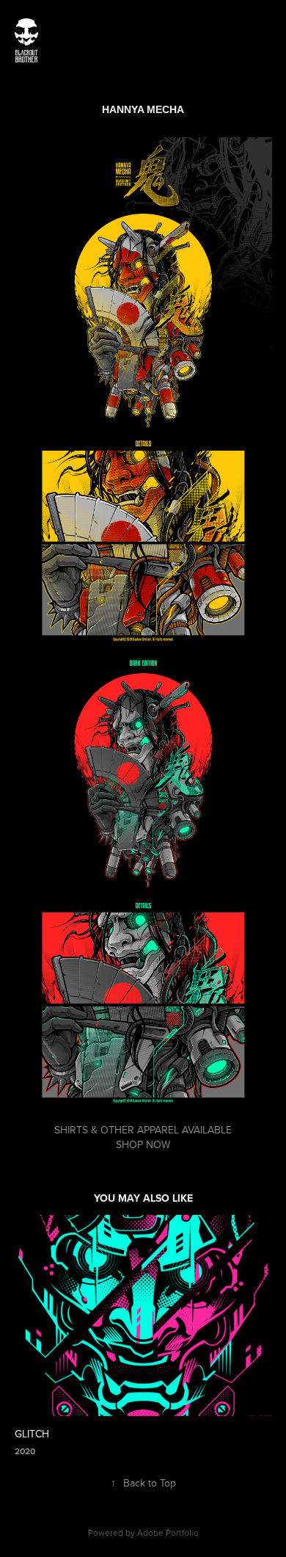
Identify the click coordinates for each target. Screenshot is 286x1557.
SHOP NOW (143, 1144)
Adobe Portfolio (168, 1532)
